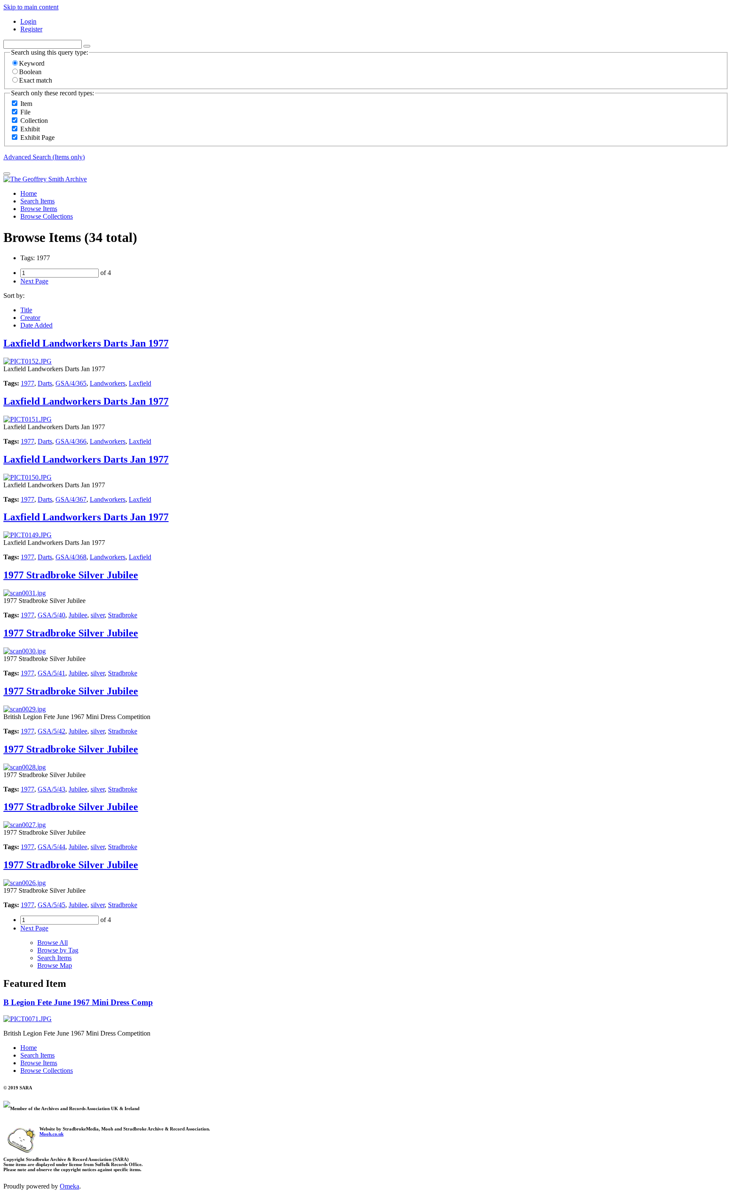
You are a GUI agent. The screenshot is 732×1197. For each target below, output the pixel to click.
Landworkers (107, 383)
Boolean (30, 71)
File (25, 112)
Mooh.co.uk (51, 1133)
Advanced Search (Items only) (44, 157)
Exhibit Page (37, 137)
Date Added (36, 325)
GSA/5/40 (51, 615)
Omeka (69, 1186)
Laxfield (140, 383)
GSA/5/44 (51, 846)
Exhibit (30, 129)
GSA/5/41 (51, 673)
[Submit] (6, 173)
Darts (45, 383)
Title (26, 310)
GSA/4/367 (70, 499)
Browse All (52, 942)
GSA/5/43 (51, 789)
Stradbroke (122, 615)
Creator (30, 317)
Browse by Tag (57, 950)
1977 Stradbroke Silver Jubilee (70, 574)
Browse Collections (46, 216)
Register (31, 29)
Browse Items (38, 208)
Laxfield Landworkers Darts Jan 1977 (86, 343)
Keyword (31, 63)
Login (28, 21)
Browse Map (54, 965)
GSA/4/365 (70, 383)
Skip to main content (30, 7)
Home (28, 193)
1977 (27, 383)
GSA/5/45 (51, 904)
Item (26, 103)
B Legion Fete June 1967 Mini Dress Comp (78, 1002)
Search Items (37, 201)
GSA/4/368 (70, 557)
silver (98, 615)
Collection (34, 120)
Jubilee (78, 615)
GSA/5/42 (51, 731)
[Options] (86, 46)
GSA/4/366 (70, 441)
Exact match (35, 80)
